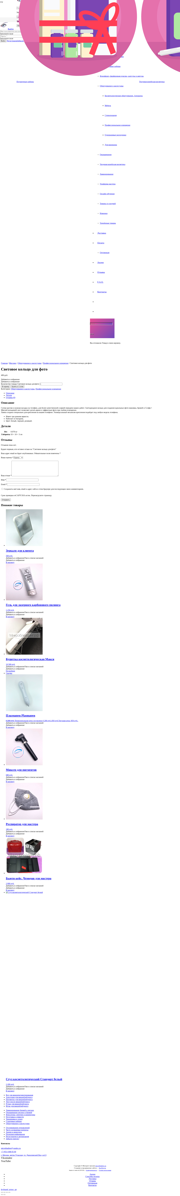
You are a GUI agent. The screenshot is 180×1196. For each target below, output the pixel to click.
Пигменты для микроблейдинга (19, 1099)
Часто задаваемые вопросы (17, 1130)
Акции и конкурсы (14, 1132)
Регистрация (12, 41)
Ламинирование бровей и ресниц (20, 1110)
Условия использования (105, 1170)
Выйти (11, 29)
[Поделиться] (4, 1192)
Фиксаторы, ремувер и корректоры (20, 1115)
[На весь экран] (7, 1192)
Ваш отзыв (6, 476)
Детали (9, 395)
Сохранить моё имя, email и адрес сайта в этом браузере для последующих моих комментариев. (44, 489)
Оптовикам (92, 1183)
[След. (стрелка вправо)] (4, 1194)
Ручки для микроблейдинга (17, 1104)
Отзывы (92, 1181)
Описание (10, 393)
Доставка (92, 1179)
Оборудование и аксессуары (29, 363)
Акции (92, 1174)
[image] (42, 205)
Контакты (92, 1185)
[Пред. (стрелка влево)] (2, 1194)
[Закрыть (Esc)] (2, 1192)
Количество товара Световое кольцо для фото (20, 384)
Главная (4, 363)
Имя (3, 480)
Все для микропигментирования (19, 1095)
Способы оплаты (92, 1176)
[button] (10, 379)
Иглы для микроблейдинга (17, 1106)
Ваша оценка (7, 457)
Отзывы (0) (10, 397)
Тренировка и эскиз (14, 1119)
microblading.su (100, 1166)
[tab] (92, 393)
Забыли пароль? (12, 1139)
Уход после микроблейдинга (18, 1102)
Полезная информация (15, 1134)
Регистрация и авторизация (17, 1136)
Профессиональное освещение (55, 363)
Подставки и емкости (15, 1117)
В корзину (5, 387)
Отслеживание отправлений (18, 1128)
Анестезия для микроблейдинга (19, 1097)
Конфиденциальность (91, 1170)
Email (4, 484)
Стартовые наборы (14, 1121)
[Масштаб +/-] (9, 1192)
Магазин (12, 363)
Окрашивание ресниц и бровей (19, 1112)
